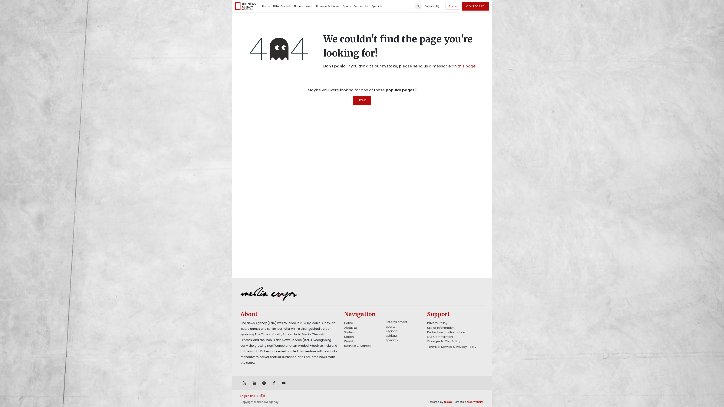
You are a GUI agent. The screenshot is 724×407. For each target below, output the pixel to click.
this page (467, 66)
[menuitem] (266, 6)
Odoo (448, 402)
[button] (418, 6)
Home (362, 100)
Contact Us (475, 6)
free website (475, 402)
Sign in (453, 6)
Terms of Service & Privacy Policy (451, 347)
